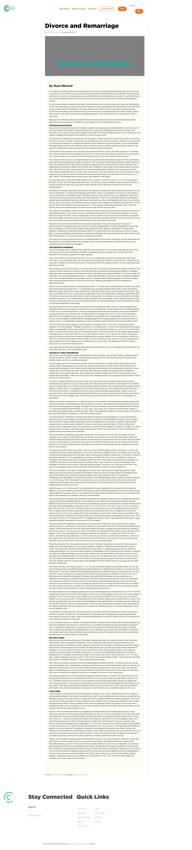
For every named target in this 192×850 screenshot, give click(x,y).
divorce (77, 775)
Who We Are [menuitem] (65, 9)
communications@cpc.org (44, 832)
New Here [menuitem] (81, 808)
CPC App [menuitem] (98, 817)
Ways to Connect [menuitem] (79, 9)
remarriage (84, 775)
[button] (139, 11)
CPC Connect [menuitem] (100, 813)
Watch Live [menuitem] (106, 9)
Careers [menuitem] (97, 822)
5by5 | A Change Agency (79, 844)
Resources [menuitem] (92, 9)
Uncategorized (58, 775)
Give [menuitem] (122, 9)
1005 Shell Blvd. (34, 815)
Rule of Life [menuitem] (82, 826)
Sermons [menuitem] (81, 822)
